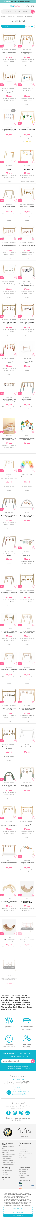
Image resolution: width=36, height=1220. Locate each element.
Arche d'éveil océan (27, 91)
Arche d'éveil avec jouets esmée (9, 361)
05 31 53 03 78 (27, 1048)
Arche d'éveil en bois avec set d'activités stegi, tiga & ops (9, 401)
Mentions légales (23, 1151)
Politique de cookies (7, 1156)
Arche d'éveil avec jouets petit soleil (9, 747)
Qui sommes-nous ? (24, 1145)
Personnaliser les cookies (8, 1154)
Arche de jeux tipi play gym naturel (27, 361)
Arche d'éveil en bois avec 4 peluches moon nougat (27, 631)
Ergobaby (26, 1002)
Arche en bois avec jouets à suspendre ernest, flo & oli (27, 709)
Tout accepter (18, 1215)
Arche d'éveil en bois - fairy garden (9, 554)
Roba (3, 1009)
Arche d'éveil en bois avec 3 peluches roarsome (9, 631)
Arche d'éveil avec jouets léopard (27, 824)
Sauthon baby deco (17, 998)
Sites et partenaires (7, 1170)
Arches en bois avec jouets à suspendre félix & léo (27, 168)
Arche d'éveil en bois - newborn (27, 53)
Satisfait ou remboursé (8, 1164)
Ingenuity (11, 1005)
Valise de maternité (24, 1175)
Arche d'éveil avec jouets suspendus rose (27, 940)
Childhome (23, 1000)
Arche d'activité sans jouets (9, 862)
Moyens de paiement (7, 1160)
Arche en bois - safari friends (27, 786)
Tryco (8, 1009)
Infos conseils (22, 1171)
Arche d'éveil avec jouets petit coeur (9, 323)
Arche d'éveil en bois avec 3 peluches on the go (9, 670)
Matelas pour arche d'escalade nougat (9, 940)
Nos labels (4, 1172)
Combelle (5, 1002)
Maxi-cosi (22, 1007)
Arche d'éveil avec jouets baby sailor (27, 323)
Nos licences (5, 1174)
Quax (29, 1007)
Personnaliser (18, 1208)
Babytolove (13, 1000)
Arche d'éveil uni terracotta (27, 245)
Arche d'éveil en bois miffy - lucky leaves (9, 516)
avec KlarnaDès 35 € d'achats (27, 1028)
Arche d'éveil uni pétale (9, 245)
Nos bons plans (23, 1147)
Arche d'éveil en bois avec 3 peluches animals (9, 593)
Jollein (18, 1005)
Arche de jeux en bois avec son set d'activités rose (9, 979)
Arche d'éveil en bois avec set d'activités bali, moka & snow (9, 478)
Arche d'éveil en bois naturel (9, 168)
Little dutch (13, 1007)
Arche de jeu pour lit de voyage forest (27, 516)
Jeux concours (22, 1173)
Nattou (24, 995)
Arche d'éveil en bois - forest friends (27, 400)
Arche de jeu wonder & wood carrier (26, 554)
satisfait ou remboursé (9, 1045)
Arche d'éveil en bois (9, 206)
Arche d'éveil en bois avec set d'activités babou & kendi (9, 439)
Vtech (13, 1009)
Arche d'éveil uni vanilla (9, 52)
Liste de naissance (23, 1169)
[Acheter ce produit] (15, 46)
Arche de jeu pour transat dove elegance (27, 863)
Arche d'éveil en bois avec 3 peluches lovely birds (27, 670)
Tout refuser (18, 1212)
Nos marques (22, 1149)
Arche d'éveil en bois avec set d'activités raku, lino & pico (9, 131)
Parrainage (22, 1177)
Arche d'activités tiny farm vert (9, 786)
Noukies (4, 998)
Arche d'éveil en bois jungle (27, 129)
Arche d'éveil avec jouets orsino (9, 91)
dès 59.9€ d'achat (9, 1027)
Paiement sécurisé (24, 1180)
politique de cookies (25, 1205)
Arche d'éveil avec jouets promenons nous (27, 207)
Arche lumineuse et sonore (27, 476)
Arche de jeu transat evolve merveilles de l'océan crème (27, 285)
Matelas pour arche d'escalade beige (26, 901)
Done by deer (15, 1002)
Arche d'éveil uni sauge (9, 284)
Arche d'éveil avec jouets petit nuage (9, 709)
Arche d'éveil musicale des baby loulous (27, 438)
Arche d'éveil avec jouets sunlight (27, 593)
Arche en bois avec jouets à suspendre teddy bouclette (9, 824)
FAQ (3, 1179)
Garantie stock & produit (8, 1162)
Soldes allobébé (23, 1157)
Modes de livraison (7, 1158)
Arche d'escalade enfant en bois (9, 901)
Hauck (3, 1005)
